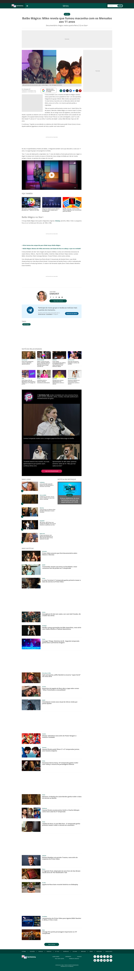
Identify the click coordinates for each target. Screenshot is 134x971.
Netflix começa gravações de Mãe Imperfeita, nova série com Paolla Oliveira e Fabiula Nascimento (61, 628)
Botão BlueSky (107, 961)
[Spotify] (62, 297)
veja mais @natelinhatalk (51, 471)
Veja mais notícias (58, 301)
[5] (30, 537)
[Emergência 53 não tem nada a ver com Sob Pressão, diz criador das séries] (31, 616)
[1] (30, 486)
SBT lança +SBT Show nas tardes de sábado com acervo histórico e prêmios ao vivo (48, 524)
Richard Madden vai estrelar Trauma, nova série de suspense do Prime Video (60, 858)
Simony (57, 221)
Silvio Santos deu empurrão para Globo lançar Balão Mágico (42, 245)
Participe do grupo (72, 313)
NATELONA (99, 951)
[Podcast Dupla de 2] (104, 960)
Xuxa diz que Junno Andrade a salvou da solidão (73, 363)
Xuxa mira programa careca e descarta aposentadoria (27, 363)
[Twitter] (53, 297)
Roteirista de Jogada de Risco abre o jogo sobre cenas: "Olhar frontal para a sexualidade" (60, 689)
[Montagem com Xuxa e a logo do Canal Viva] (28, 373)
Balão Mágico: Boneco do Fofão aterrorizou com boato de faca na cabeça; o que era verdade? (52, 248)
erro (80, 90)
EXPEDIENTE (68, 956)
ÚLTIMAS (24, 951)
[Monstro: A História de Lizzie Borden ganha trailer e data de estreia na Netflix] (31, 799)
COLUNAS (75, 951)
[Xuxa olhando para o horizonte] (28, 355)
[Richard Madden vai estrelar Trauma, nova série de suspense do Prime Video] (31, 860)
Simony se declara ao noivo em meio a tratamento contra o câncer (74, 382)
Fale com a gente (59, 958)
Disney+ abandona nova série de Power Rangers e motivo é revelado (59, 736)
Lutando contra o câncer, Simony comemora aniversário (43, 381)
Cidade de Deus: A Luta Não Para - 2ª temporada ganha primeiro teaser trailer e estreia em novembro (61, 824)
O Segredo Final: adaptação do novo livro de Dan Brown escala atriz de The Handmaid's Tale (61, 871)
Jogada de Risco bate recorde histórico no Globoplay (60, 884)
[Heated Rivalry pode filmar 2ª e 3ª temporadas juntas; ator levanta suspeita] (31, 752)
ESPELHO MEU (109, 951)
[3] (30, 511)
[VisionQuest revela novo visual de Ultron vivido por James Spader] (31, 704)
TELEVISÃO (32, 951)
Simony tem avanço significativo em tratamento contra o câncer (58, 382)
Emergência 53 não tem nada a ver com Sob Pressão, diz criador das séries (61, 614)
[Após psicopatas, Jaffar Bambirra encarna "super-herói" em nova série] (31, 677)
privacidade (49, 314)
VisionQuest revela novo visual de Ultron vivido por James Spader (59, 702)
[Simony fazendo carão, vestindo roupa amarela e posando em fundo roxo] (59, 373)
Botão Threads (111, 961)
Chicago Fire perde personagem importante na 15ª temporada (59, 932)
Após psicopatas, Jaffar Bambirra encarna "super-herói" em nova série (61, 675)
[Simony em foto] (44, 373)
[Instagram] (56, 297)
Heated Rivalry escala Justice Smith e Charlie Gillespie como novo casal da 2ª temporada (60, 811)
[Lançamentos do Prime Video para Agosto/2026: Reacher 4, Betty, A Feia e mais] (31, 921)
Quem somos (55, 956)
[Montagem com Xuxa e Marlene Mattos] (44, 355)
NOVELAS (41, 951)
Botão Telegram (95, 961)
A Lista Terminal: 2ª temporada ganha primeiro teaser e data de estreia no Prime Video (61, 581)
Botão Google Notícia (98, 961)
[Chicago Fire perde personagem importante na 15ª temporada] (31, 934)
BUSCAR (119, 5)
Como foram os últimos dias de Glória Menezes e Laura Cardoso (47, 511)
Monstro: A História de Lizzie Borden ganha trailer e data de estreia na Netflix (61, 797)
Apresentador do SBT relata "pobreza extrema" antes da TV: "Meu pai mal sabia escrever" (64, 464)
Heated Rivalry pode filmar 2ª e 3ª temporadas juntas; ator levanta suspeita (60, 750)
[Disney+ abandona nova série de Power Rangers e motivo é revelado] (31, 738)
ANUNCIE (79, 956)
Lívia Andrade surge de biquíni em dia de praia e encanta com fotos (46, 485)
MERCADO (83, 951)
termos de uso (41, 314)
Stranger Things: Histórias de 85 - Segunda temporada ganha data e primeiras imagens (60, 642)
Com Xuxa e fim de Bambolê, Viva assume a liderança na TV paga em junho (28, 382)
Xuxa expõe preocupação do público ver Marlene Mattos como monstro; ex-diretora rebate (59, 364)
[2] (30, 499)
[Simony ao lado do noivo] (75, 373)
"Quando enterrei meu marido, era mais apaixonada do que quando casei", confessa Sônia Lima (36, 464)
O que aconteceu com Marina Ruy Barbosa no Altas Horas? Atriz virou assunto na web (46, 537)
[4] (30, 524)
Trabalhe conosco (74, 958)
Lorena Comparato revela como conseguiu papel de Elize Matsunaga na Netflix (48, 438)
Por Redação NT (26, 89)
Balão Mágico (26, 324)
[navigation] (27, 5)
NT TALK (57, 951)
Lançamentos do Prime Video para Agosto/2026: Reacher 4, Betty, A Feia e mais (61, 919)
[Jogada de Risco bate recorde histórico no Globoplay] (31, 887)
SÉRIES (91, 951)
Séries (66, 5)
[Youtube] (59, 297)
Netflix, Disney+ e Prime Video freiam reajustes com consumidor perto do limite (72, 210)
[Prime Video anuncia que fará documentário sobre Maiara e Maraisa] (31, 556)
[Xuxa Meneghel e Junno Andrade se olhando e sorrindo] (75, 355)
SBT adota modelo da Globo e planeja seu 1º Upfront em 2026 (30, 209)
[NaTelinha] (17, 6)
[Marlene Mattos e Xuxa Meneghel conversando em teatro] (59, 355)
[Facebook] (50, 297)
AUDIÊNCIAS (66, 951)
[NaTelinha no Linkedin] (101, 960)
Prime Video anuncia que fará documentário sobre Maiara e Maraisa (59, 554)
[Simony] (42, 296)
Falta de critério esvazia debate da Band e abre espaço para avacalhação (51, 210)
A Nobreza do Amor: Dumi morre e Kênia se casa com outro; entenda (47, 498)
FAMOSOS (49, 951)
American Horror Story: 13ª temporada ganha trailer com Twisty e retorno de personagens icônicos (60, 763)
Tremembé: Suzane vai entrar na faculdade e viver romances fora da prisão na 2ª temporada (59, 567)
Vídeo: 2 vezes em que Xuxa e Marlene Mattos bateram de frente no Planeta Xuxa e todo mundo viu (43, 364)
